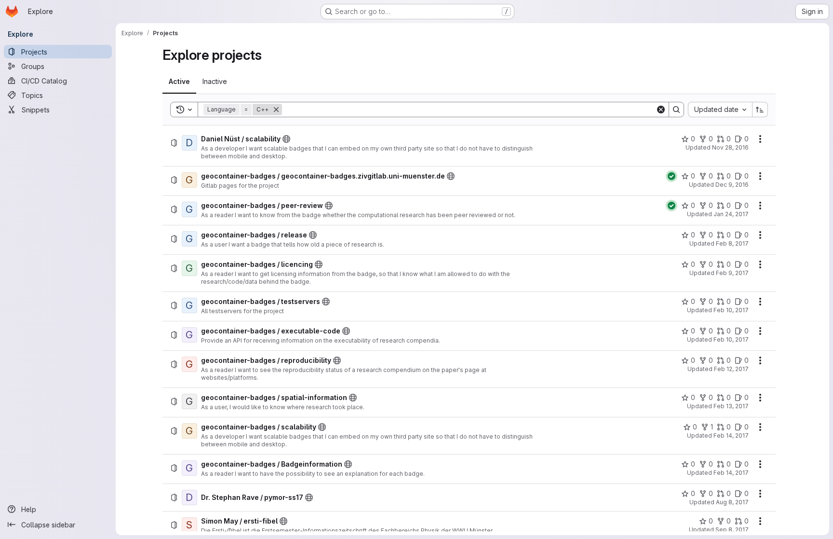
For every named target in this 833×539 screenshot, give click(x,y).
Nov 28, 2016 (730, 147)
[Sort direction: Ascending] (760, 109)
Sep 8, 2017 (732, 529)
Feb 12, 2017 (731, 369)
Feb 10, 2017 (731, 310)
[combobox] (720, 109)
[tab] (179, 81)
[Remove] (276, 109)
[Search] (676, 109)
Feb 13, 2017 (731, 406)
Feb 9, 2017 (732, 272)
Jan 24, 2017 (731, 214)
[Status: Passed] (671, 176)
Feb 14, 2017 (731, 435)
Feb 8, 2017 (732, 243)
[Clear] (661, 109)
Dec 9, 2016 (732, 184)
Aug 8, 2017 (732, 502)
